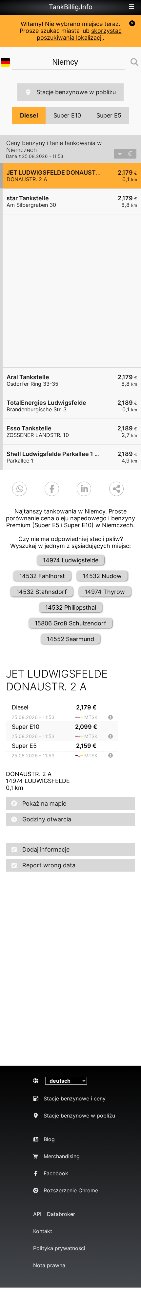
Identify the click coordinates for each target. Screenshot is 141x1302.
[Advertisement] (70, 290)
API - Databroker (54, 1214)
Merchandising (62, 1156)
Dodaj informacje (46, 849)
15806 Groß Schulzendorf (70, 623)
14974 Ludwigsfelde (70, 560)
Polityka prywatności (59, 1248)
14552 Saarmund (70, 639)
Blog (49, 1139)
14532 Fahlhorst (42, 576)
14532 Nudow (102, 576)
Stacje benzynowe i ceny (75, 1098)
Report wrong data (48, 865)
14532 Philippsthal (70, 607)
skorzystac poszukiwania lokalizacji (79, 34)
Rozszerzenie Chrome (71, 1190)
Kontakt (42, 1231)
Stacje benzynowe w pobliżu (76, 92)
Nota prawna (49, 1265)
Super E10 (67, 115)
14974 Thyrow (105, 591)
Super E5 (108, 115)
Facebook (56, 1173)
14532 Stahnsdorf (41, 591)
